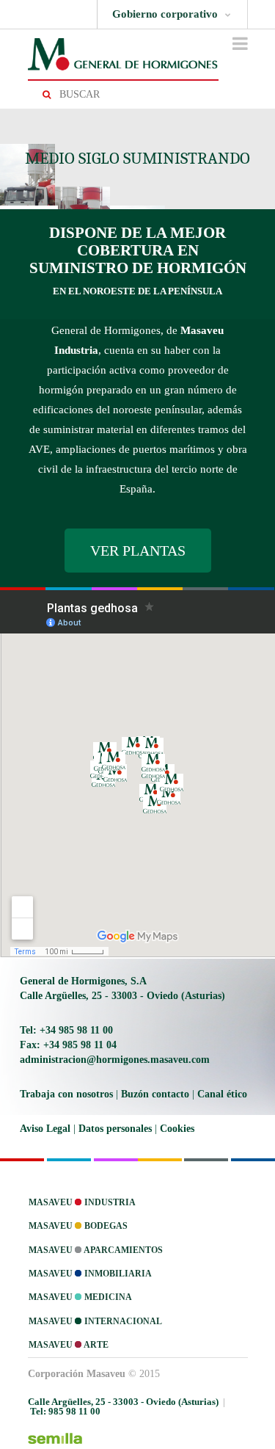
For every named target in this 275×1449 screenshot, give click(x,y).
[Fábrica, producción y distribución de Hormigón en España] (123, 54)
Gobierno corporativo (165, 14)
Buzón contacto (155, 1094)
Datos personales (115, 1128)
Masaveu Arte (69, 1345)
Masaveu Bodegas (78, 1226)
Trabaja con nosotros (66, 1094)
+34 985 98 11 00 (66, 1030)
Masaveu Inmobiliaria (90, 1273)
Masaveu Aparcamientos (96, 1250)
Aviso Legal (45, 1128)
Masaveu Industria (82, 1202)
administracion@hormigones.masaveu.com (115, 1059)
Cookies (177, 1128)
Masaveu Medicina (80, 1297)
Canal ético (222, 1094)
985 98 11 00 (65, 1411)
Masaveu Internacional (95, 1321)
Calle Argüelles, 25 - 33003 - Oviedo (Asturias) (122, 995)
